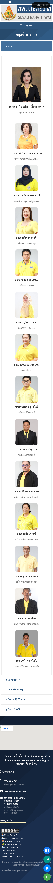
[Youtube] (10, 2)
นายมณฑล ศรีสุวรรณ (27, 449)
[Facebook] (47, 850)
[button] (26, 25)
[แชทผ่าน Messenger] (47, 868)
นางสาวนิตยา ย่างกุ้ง (26, 237)
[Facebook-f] (5, 2)
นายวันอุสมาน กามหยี (26, 576)
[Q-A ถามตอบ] (47, 859)
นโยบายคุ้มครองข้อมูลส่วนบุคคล (14, 870)
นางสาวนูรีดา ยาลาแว (26, 322)
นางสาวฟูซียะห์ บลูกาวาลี (26, 195)
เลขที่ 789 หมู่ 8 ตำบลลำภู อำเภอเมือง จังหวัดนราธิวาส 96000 (14, 801)
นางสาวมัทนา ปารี (26, 533)
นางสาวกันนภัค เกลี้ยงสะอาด (26, 106)
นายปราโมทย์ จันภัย (26, 660)
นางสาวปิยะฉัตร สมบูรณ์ (26, 364)
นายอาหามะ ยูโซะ (26, 618)
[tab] (26, 46)
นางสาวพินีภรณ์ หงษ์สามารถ (26, 153)
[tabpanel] (26, 365)
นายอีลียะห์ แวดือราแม (26, 279)
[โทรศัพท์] (47, 877)
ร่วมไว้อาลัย (39, 5)
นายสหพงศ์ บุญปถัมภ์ (26, 406)
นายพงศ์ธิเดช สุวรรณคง (26, 491)
